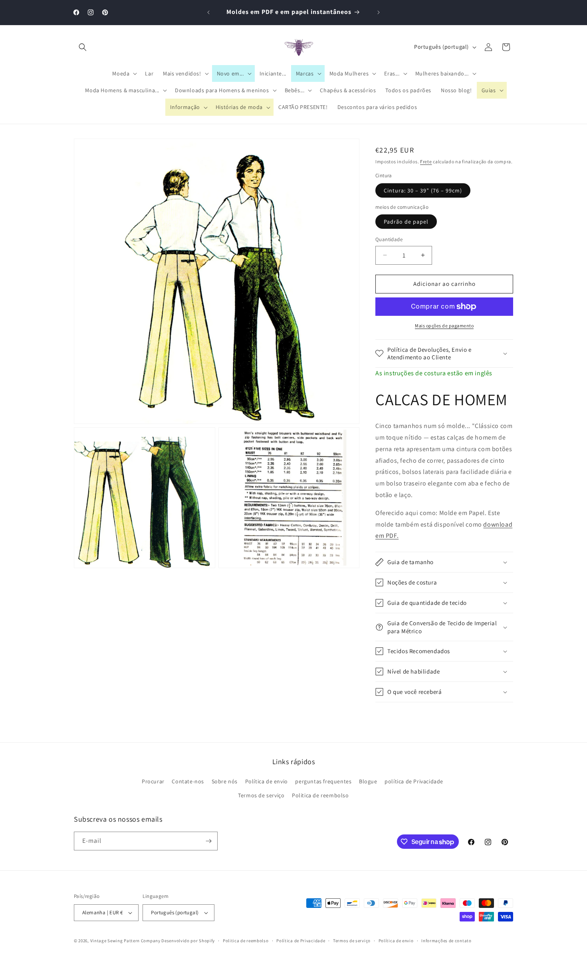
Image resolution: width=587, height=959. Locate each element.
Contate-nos (188, 781)
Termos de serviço (261, 795)
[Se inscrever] (208, 841)
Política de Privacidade (300, 940)
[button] (82, 47)
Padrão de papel (406, 221)
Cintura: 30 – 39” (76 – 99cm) (423, 190)
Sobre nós (225, 781)
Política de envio (266, 781)
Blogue (368, 781)
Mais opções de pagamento (444, 326)
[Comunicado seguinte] (378, 12)
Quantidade (389, 239)
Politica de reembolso (320, 795)
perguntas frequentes (323, 781)
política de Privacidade (414, 781)
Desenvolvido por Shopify (188, 940)
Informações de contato (446, 940)
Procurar (153, 781)
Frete (426, 161)
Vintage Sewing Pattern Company (125, 940)
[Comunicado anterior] (208, 12)
